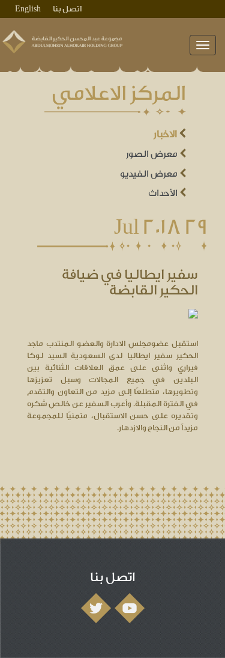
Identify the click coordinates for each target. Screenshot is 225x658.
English (28, 8)
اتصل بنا (67, 8)
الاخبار (166, 134)
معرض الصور (152, 154)
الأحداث (163, 193)
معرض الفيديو (149, 174)
